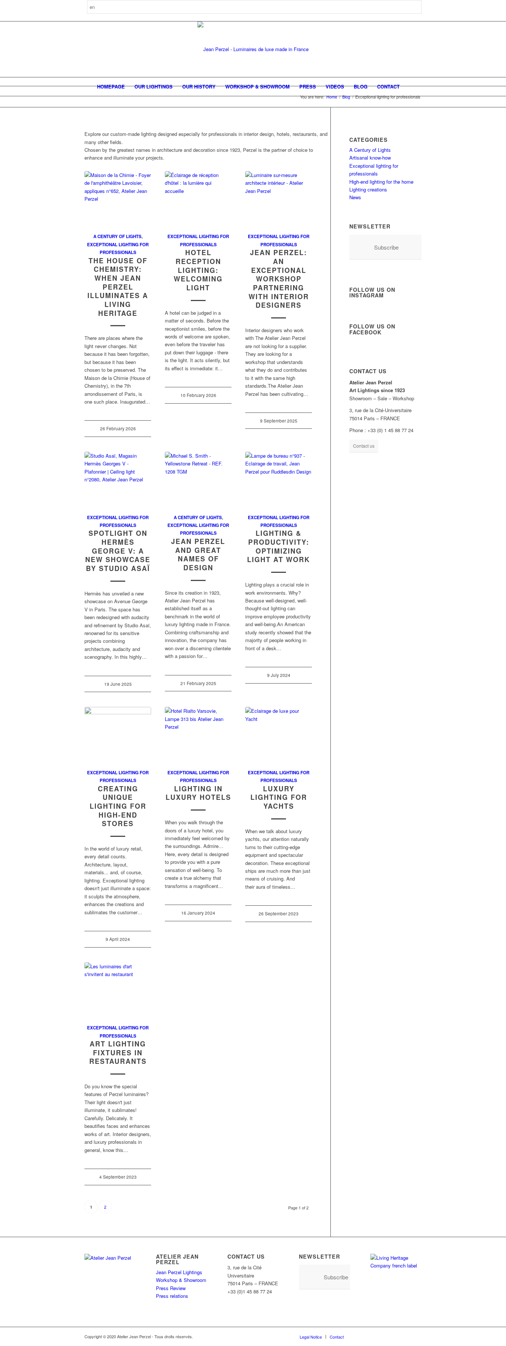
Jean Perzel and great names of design (198, 554)
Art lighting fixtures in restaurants (118, 1052)
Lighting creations (368, 189)
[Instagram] (371, 1336)
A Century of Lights (117, 236)
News (355, 197)
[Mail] (416, 1336)
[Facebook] (360, 1336)
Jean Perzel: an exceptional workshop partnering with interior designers (279, 279)
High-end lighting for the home (381, 181)
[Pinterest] (382, 1336)
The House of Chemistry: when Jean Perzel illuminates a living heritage (117, 287)
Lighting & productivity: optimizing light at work (278, 546)
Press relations (172, 1295)
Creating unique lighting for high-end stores (118, 806)
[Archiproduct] (404, 1336)
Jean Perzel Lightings (179, 1272)
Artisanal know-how (370, 157)
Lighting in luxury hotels (198, 793)
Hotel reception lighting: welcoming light (198, 270)
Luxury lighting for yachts (278, 797)
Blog (346, 97)
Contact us (363, 445)
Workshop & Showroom (181, 1279)
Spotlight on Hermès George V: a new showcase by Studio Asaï (117, 550)
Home (331, 97)
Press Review (171, 1288)
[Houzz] (393, 1336)
